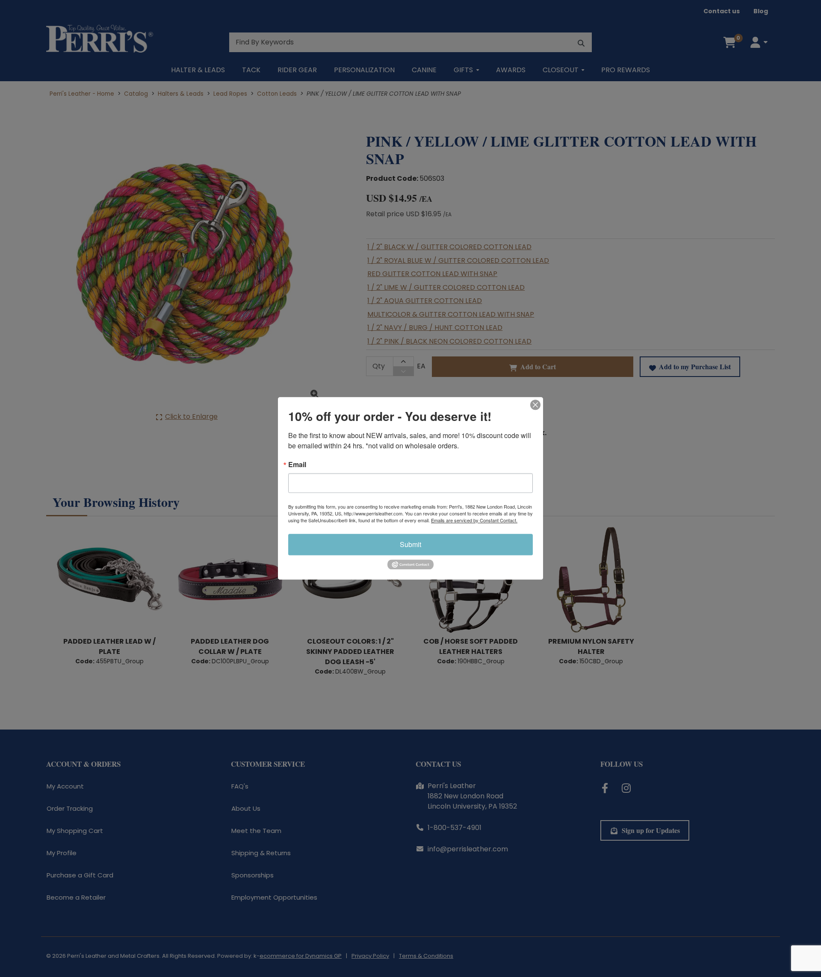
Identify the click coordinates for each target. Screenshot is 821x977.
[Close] (535, 405)
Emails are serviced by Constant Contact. (474, 520)
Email (297, 464)
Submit (410, 544)
